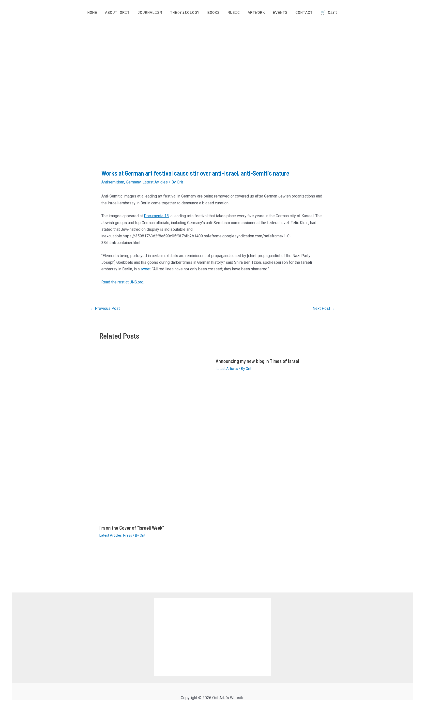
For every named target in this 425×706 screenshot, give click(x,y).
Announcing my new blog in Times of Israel (257, 361)
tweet (146, 269)
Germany (133, 182)
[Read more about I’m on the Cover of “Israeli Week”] (154, 437)
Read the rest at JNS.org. (122, 282)
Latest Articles (155, 182)
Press (127, 535)
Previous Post (105, 309)
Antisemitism (112, 182)
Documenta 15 (156, 215)
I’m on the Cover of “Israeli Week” (131, 528)
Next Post (324, 309)
